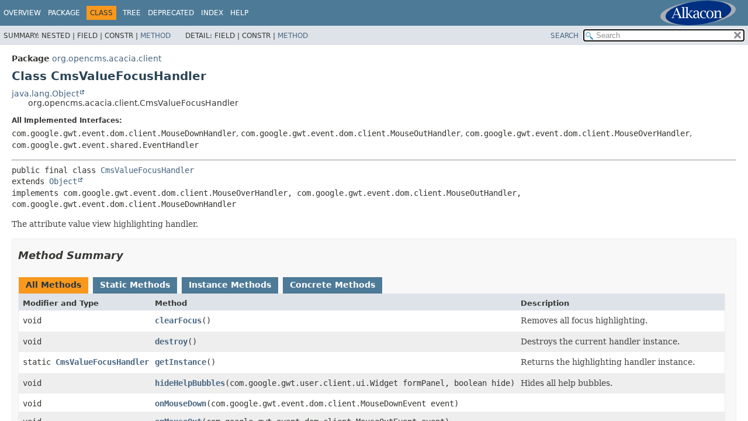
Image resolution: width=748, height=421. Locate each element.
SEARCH (564, 36)
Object (63, 181)
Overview (22, 13)
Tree (132, 13)
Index (212, 13)
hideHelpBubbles (190, 383)
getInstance (180, 362)
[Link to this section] (131, 255)
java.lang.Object (45, 93)
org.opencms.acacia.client (106, 58)
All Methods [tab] (53, 284)
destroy (171, 341)
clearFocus (178, 320)
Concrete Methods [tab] (332, 284)
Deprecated (171, 13)
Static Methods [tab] (135, 284)
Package (64, 13)
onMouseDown (180, 403)
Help (239, 13)
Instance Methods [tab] (230, 284)
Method (155, 36)
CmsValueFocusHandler (147, 170)
